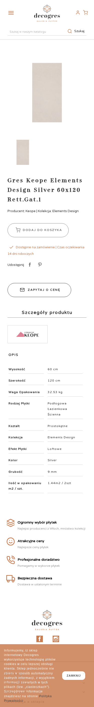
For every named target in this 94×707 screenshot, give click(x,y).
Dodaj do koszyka (42, 230)
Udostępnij (29, 265)
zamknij (74, 675)
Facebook (39, 639)
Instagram (56, 639)
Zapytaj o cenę (44, 290)
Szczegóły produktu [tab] (47, 312)
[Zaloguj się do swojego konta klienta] (77, 12)
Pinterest (39, 265)
